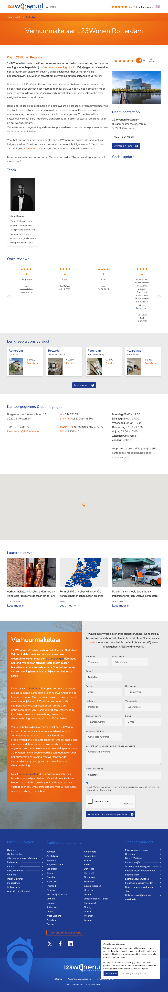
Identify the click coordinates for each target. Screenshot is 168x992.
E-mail (128, 716)
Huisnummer (131, 686)
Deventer (51, 873)
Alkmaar (50, 851)
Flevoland (89, 881)
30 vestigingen (55, 658)
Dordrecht (89, 873)
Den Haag (89, 868)
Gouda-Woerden (92, 885)
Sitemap (58, 979)
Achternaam (118, 656)
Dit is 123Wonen (133, 858)
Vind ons (11, 874)
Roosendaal (90, 903)
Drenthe (50, 877)
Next (159, 295)
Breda (87, 864)
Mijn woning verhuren (136, 850)
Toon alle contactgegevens (65, 932)
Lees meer (14, 606)
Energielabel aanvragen (137, 878)
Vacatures (12, 866)
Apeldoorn (51, 860)
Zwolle (49, 924)
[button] (84, 504)
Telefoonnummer (94, 716)
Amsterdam (90, 856)
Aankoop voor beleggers (137, 866)
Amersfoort (90, 851)
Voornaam (90, 656)
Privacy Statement (105, 979)
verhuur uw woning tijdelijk (60, 67)
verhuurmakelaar (29, 774)
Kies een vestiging (94, 768)
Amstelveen (52, 856)
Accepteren (111, 973)
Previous (8, 295)
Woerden (88, 915)
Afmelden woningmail (18, 891)
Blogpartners (13, 882)
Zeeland (88, 920)
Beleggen (130, 854)
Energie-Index (132, 874)
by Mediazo (96, 984)
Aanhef (89, 671)
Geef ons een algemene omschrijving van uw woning (110, 745)
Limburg (50, 898)
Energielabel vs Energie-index (140, 870)
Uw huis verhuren (16, 854)
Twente (50, 911)
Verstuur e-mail (123, 146)
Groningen (51, 890)
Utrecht (88, 911)
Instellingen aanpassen (134, 973)
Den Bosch (51, 868)
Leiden (87, 894)
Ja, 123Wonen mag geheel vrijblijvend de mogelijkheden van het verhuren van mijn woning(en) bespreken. (123, 789)
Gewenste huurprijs (95, 730)
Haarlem (88, 890)
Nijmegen (51, 903)
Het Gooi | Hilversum (57, 894)
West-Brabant (53, 915)
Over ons (11, 850)
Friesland (51, 885)
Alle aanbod (81, 385)
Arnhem (88, 860)
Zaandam (51, 920)
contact (91, 642)
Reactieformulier (15, 870)
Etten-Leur (51, 881)
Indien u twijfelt (15, 878)
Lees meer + (103, 308)
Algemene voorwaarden (79, 979)
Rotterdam (51, 907)
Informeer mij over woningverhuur (108, 814)
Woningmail (31, 148)
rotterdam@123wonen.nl (24, 431)
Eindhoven (89, 877)
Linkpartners (13, 887)
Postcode (90, 701)
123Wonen (34, 688)
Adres (89, 686)
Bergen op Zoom (54, 864)
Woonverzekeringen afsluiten (22, 858)
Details (31, 363)
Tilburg (87, 907)
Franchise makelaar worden (139, 882)
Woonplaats (131, 701)
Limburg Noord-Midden (96, 898)
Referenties (13, 862)
